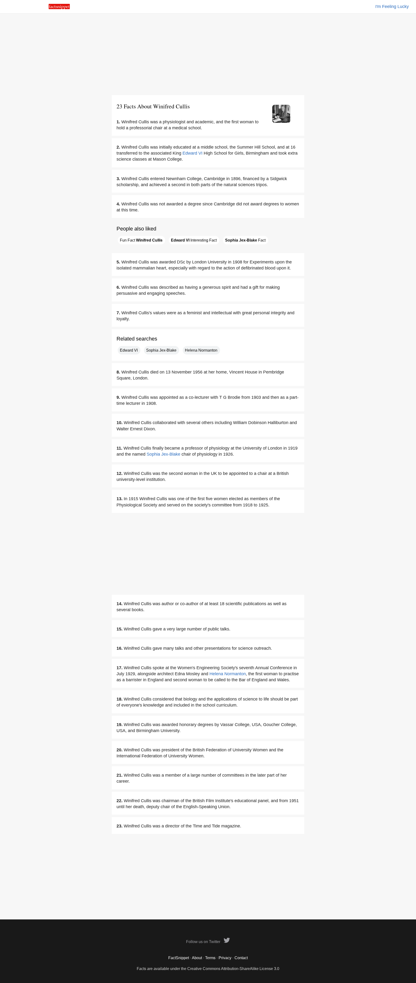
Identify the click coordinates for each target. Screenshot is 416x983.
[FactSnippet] (59, 8)
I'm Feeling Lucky (392, 6)
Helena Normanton (201, 350)
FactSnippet (178, 958)
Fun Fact (141, 240)
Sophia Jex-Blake (161, 350)
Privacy (225, 958)
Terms (210, 958)
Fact (245, 240)
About (197, 958)
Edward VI (192, 153)
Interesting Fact (194, 240)
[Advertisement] (208, 54)
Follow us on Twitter (203, 942)
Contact (241, 958)
